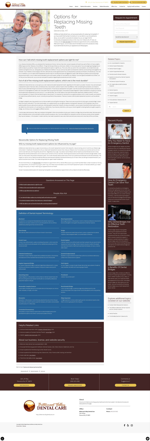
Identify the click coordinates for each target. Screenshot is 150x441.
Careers (144, 6)
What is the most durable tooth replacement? (32, 187)
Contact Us (122, 6)
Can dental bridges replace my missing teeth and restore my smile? (38, 197)
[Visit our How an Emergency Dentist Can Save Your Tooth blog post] (119, 178)
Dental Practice (113, 313)
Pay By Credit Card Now (121, 2)
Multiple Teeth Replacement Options (118, 305)
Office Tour (114, 6)
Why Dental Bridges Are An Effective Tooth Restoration (119, 224)
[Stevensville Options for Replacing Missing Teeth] (25, 52)
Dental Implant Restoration (116, 66)
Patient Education (104, 6)
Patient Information (85, 6)
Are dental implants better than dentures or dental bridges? (36, 200)
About (76, 6)
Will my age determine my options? (29, 190)
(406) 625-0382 (66, 42)
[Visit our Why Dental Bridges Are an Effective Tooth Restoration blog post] (119, 220)
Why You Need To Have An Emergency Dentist (119, 142)
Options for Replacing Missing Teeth (33, 367)
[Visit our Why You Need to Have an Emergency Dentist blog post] (119, 138)
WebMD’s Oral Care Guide (31, 335)
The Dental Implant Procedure (117, 81)
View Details (32, 355)
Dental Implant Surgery (115, 68)
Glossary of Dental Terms (44, 329)
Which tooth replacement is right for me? (31, 184)
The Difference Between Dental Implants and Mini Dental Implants (119, 308)
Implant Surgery (113, 95)
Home (71, 6)
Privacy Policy (19, 426)
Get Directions (24, 385)
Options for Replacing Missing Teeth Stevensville (81, 128)
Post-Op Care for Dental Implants (117, 74)
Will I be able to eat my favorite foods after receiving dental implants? (38, 203)
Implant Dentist (113, 102)
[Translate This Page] (147, 438)
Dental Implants (113, 90)
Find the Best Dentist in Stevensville (118, 316)
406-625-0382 (37, 162)
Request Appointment (75, 385)
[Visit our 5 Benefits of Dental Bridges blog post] (119, 265)
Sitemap (24, 426)
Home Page (49, 332)
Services (95, 6)
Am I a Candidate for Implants (116, 63)
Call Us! (138, 2)
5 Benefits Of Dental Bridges (117, 268)
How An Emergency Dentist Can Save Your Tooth (118, 182)
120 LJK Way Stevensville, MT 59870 (97, 2)
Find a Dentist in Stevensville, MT (117, 99)
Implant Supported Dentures (116, 71)
